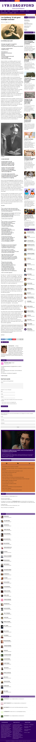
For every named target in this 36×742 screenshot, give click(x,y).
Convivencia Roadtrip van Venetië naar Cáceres (9, 483)
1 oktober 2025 (27, 140)
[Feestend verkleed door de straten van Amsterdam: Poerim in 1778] (29, 211)
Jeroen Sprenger (30, 297)
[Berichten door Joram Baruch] (2, 574)
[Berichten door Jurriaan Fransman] (2, 647)
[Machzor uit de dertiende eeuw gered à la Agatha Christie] (29, 153)
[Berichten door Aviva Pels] (25, 265)
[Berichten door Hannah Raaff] (2, 688)
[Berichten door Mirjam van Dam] (2, 560)
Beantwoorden (4, 375)
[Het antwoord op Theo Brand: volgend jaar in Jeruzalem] (29, 191)
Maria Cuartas (30, 306)
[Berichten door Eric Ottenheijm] (2, 614)
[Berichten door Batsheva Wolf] (2, 605)
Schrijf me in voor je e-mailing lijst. (6, 389)
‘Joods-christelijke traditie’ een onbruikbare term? (18, 703)
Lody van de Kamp (30, 240)
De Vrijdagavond (7, 727)
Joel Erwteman (7, 520)
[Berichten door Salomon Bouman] (25, 233)
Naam (2, 391)
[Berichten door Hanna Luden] (2, 596)
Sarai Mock (6, 650)
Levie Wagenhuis (7, 586)
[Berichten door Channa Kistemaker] (25, 255)
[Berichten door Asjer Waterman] (2, 660)
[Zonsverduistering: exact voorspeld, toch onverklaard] (29, 37)
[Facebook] (35, 1)
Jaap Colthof (29, 283)
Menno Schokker (7, 621)
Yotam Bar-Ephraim (7, 654)
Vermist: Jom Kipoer (28, 139)
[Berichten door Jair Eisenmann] (25, 250)
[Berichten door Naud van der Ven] (2, 540)
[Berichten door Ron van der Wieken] (2, 570)
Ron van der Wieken (7, 569)
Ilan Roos (29, 315)
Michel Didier (29, 323)
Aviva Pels (29, 263)
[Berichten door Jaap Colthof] (25, 285)
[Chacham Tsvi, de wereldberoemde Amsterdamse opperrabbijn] (29, 95)
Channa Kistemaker (30, 253)
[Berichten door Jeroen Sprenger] (25, 298)
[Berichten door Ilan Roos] (25, 316)
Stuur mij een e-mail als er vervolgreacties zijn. (9, 402)
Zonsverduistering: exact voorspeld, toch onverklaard (29, 42)
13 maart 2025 (27, 220)
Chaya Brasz (6, 635)
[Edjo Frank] (2, 708)
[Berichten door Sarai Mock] (2, 651)
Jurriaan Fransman (7, 645)
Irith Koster (6, 667)
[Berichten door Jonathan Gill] (2, 526)
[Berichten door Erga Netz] (25, 294)
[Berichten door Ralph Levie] (25, 320)
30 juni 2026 (27, 104)
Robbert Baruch (30, 288)
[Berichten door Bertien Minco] (2, 566)
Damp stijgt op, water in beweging (7, 475)
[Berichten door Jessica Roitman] (2, 682)
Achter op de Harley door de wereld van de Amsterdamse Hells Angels (13, 477)
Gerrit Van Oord (7, 529)
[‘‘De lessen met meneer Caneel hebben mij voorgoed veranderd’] (29, 74)
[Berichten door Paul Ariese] (2, 693)
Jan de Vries (6, 617)
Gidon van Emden (7, 608)
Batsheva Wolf (6, 603)
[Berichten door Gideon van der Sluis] (2, 548)
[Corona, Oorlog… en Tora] (29, 174)
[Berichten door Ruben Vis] (25, 260)
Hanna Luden (6, 595)
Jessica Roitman (7, 681)
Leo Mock (5, 551)
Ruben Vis (29, 258)
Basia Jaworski (6, 543)
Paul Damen (6, 625)
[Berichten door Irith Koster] (2, 669)
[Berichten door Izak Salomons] (2, 583)
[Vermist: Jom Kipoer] (29, 135)
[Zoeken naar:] (30, 14)
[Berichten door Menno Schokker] (2, 622)
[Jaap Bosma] (2, 700)
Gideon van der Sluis (8, 547)
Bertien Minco (6, 564)
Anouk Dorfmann (7, 533)
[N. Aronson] (2, 712)
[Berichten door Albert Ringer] (2, 664)
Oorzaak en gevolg (5, 485)
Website (2, 396)
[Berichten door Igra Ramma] (25, 303)
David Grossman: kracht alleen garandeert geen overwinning (18, 707)
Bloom (28, 236)
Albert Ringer (6, 663)
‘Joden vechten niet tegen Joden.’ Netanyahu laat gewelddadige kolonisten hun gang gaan (15, 478)
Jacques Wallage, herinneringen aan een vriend (9, 472)
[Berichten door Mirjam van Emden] (2, 642)
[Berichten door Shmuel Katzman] (25, 312)
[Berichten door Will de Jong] (2, 632)
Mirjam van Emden (7, 640)
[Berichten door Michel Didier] (25, 325)
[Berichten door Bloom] (25, 237)
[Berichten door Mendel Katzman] (2, 592)
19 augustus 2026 (27, 62)
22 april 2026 (27, 122)
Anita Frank (29, 274)
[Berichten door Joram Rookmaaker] (2, 600)
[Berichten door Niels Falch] (2, 678)
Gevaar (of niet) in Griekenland (6, 488)
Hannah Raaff (6, 685)
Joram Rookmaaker (7, 599)
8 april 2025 (26, 199)
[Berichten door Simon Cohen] (25, 271)
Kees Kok (8, 22)
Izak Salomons (6, 582)
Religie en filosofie (28, 32)
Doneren (17, 0)
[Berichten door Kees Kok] (25, 280)
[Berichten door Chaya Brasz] (2, 637)
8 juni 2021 (3, 22)
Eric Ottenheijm (7, 613)
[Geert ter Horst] (2, 704)
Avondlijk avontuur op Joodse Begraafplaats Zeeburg (17, 711)
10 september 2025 (27, 180)
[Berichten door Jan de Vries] (2, 618)
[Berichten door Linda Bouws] (2, 517)
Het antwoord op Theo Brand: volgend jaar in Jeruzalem (29, 197)
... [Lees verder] (30, 50)
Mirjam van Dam (6, 560)
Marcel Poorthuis (7, 672)
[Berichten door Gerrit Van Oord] (2, 530)
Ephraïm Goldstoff (30, 244)
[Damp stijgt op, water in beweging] (29, 56)
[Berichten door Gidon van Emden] (2, 610)
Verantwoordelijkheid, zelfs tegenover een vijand (9, 480)
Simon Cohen (29, 268)
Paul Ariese (6, 691)
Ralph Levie (29, 319)
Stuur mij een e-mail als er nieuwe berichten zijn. (9, 403)
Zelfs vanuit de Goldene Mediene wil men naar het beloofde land (12, 486)
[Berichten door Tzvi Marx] (2, 579)
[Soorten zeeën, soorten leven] (29, 116)
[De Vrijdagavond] (18, 9)
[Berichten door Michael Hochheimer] (2, 557)
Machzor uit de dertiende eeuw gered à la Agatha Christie (29, 158)
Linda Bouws (6, 516)
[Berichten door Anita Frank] (25, 275)
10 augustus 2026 (27, 83)
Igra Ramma (29, 301)
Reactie (2, 382)
